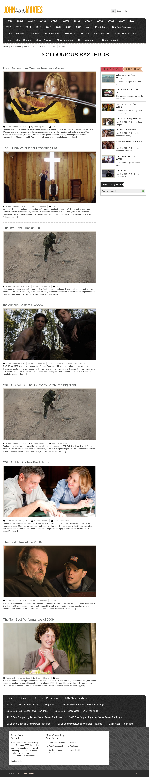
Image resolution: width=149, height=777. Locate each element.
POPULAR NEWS (111, 69)
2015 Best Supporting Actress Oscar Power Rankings (34, 717)
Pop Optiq (74, 743)
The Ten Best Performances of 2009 (28, 619)
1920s (20, 20)
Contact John (16, 761)
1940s (43, 20)
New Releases (65, 40)
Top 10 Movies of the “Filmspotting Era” (30, 148)
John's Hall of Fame (125, 33)
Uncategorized (110, 40)
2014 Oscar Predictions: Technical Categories (30, 704)
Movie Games (23, 40)
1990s (100, 20)
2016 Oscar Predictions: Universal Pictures (80, 724)
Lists (8, 40)
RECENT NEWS (132, 69)
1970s (77, 20)
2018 (68, 27)
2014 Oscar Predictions (77, 698)
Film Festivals (102, 33)
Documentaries (52, 33)
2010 (122, 20)
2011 (131, 20)
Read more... (31, 756)
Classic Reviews (15, 33)
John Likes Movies (25, 773)
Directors (34, 33)
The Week (74, 746)
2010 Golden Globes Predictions (26, 462)
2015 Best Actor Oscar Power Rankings (27, 711)
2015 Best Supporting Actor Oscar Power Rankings (95, 717)
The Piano (121, 170)
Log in (137, 773)
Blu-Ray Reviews (121, 27)
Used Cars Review (126, 129)
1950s (54, 20)
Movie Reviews (44, 40)
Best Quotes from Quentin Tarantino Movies (33, 68)
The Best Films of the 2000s (22, 542)
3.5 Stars (52, 46)
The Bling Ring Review (128, 118)
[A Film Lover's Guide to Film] (23, 12)
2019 (78, 27)
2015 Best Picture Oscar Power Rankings (82, 704)
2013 (18, 27)
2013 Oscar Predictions (46, 698)
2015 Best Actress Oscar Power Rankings (76, 711)
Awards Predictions (96, 27)
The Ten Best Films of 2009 (22, 228)
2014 (28, 27)
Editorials (70, 33)
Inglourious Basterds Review (23, 305)
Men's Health (75, 750)
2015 (38, 27)
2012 (8, 27)
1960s (65, 20)
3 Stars (62, 46)
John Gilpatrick (40, 127)
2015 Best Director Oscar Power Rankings (28, 724)
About (23, 698)
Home (9, 20)
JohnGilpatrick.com (57, 743)
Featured (84, 33)
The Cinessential (56, 746)
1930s (31, 20)
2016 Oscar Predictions (121, 724)
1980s (88, 20)
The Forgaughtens (87, 40)
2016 (48, 27)
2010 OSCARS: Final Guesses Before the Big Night (39, 385)
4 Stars (42, 46)
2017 (58, 27)
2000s (111, 20)
